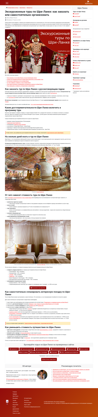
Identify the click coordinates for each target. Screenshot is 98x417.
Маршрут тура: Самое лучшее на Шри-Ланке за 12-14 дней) (44, 304)
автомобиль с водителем (15, 313)
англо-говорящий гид (14, 316)
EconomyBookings (25, 333)
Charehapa (76, 85)
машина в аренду (13, 312)
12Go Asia (76, 56)
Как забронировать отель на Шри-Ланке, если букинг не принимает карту (71, 380)
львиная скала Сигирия (20, 124)
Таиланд (15, 394)
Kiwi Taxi (76, 51)
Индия (14, 406)
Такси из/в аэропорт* (27, 349)
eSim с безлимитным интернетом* (70, 352)
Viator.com (27, 337)
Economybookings (78, 80)
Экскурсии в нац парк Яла (38, 287)
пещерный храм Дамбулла (13, 123)
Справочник (16, 411)
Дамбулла (11, 276)
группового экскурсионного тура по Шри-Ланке (20, 197)
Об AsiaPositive (28, 398)
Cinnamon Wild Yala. (41, 264)
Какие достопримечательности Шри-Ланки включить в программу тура (25, 79)
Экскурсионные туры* (42, 349)
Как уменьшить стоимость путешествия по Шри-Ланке (20, 85)
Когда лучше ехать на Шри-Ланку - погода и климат (66, 371)
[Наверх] (95, 414)
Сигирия (11, 274)
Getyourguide (77, 36)
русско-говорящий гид (14, 318)
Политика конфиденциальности (32, 406)
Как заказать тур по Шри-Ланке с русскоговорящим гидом (22, 77)
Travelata (76, 13)
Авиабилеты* (14, 349)
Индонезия (15, 404)
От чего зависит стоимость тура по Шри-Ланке (19, 82)
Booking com (77, 62)
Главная (15, 391)
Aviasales (76, 42)
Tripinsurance (77, 88)
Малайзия (15, 398)
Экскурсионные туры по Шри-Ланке (62, 374)
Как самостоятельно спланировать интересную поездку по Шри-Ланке (25, 84)
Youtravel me (77, 31)
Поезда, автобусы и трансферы (39, 352)
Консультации (27, 402)
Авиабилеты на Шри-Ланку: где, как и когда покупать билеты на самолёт (71, 369)
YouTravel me (53, 93)
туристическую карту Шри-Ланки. (55, 132)
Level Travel (77, 16)
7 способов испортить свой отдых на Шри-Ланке (65, 377)
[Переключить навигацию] (7, 3)
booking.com (33, 305)
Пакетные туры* (72, 349)
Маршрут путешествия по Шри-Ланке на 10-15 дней (65, 376)
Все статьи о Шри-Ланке (49, 359)
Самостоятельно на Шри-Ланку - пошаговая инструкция (39, 323)
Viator (75, 34)
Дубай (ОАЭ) (16, 409)
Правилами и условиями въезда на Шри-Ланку (56, 302)
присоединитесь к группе (46, 329)
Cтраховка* (54, 352)
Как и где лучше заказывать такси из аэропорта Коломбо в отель (69, 379)
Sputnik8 (76, 25)
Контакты (26, 400)
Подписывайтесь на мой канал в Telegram (17, 379)
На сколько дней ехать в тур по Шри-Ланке (18, 81)
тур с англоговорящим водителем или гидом (42, 104)
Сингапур (15, 402)
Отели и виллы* (84, 349)
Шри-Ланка (15, 396)
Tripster (6, 101)
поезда (29, 308)
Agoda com (77, 65)
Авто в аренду (24, 352)
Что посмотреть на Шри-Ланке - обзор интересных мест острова (42, 340)
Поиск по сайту (16, 413)
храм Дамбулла (40, 192)
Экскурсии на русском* (58, 349)
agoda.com (40, 305)
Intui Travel (76, 54)
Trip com (76, 45)
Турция (14, 400)
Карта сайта (27, 404)
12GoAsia (76, 74)
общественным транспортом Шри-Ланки (38, 334)
